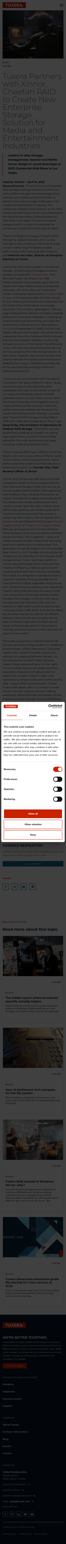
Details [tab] (33, 715)
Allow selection (33, 824)
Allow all (33, 813)
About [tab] (54, 715)
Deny (33, 834)
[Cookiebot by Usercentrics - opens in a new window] (48, 706)
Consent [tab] (12, 715)
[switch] (57, 779)
